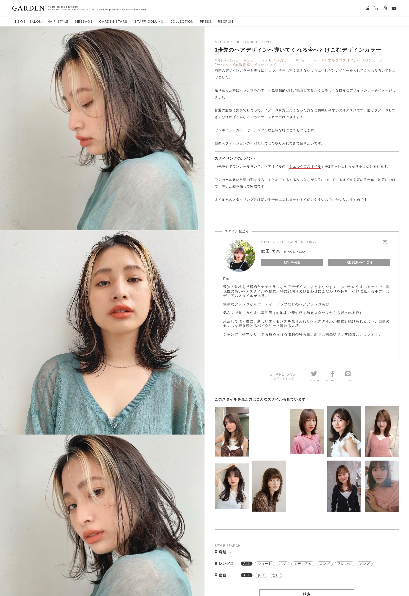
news (20, 21)
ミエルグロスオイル (305, 166)
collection (182, 21)
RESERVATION (359, 262)
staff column (149, 21)
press (206, 21)
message (84, 21)
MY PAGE (292, 262)
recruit (226, 21)
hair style (58, 21)
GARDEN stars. (114, 21)
